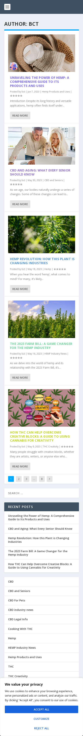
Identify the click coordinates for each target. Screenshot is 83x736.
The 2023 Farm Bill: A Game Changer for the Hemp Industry (41, 346)
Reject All (41, 728)
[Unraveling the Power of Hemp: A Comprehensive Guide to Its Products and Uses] (41, 53)
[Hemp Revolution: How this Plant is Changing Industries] (41, 234)
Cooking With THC (20, 629)
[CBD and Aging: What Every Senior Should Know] (41, 146)
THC (11, 666)
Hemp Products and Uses (56, 91)
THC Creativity (50, 446)
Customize (41, 719)
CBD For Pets (16, 600)
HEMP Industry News (55, 353)
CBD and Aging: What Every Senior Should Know (40, 172)
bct (23, 91)
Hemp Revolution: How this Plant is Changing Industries (42, 261)
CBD (11, 581)
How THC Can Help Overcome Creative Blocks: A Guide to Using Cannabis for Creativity (40, 436)
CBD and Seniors (53, 180)
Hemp (47, 269)
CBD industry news (20, 610)
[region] (41, 707)
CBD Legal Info (18, 619)
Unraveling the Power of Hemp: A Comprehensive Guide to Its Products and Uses (39, 82)
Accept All (41, 709)
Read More (20, 115)
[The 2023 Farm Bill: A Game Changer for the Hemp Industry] (41, 319)
